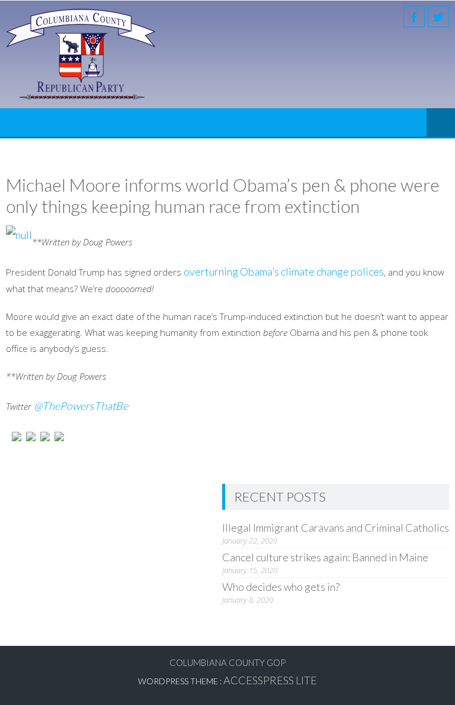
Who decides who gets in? (280, 586)
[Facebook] (414, 16)
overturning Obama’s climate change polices (284, 271)
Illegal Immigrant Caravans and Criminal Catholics (335, 527)
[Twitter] (438, 16)
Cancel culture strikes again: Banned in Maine (325, 557)
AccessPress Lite (270, 680)
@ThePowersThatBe (81, 405)
